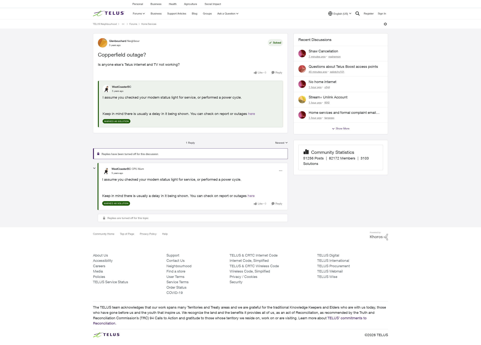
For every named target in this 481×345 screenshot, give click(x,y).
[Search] (357, 13)
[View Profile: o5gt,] (302, 84)
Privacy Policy (148, 233)
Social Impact (213, 3)
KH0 (327, 102)
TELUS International (333, 260)
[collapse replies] (94, 168)
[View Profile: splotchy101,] (302, 69)
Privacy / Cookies (243, 277)
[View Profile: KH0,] (302, 99)
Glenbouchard (117, 40)
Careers (99, 266)
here (251, 114)
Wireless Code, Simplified (250, 271)
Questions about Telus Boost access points (343, 66)
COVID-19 (174, 293)
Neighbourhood (178, 266)
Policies (99, 277)
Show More (342, 128)
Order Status (176, 287)
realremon (334, 56)
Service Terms (177, 282)
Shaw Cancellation (323, 51)
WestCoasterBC (121, 86)
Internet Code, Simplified (249, 260)
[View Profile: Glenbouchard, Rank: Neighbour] (102, 43)
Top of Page (127, 233)
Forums (133, 24)
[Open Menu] (385, 24)
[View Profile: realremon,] (302, 53)
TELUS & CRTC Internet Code (254, 255)
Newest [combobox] (281, 143)
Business (156, 3)
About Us (100, 255)
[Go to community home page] (109, 14)
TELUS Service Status (110, 282)
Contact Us (175, 260)
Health (173, 3)
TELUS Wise (327, 277)
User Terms (175, 277)
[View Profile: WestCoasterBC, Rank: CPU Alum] (106, 170)
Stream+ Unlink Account (328, 97)
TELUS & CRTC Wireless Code (254, 266)
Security (236, 282)
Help (165, 233)
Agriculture (190, 3)
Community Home (103, 233)
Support (172, 255)
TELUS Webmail (330, 271)
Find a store (175, 271)
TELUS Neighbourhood (105, 24)
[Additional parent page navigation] (123, 24)
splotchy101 (337, 71)
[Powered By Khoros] (379, 236)
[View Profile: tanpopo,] (302, 115)
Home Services (148, 24)
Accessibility (103, 260)
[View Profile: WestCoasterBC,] (106, 88)
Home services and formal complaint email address (342, 112)
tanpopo (329, 117)
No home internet (322, 82)
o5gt (327, 87)
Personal (137, 3)
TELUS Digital (328, 255)
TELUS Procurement (333, 266)
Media (98, 271)
